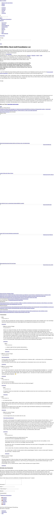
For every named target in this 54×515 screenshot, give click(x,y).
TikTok (3, 11)
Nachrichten (4, 22)
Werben (3, 4)
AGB (2, 513)
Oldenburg (4, 24)
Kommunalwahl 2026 (12, 298)
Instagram (4, 9)
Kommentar (2, 484)
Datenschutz (4, 512)
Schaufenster (5, 33)
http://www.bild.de (5, 357)
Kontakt (3, 5)
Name (1, 486)
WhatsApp (4, 13)
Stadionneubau (19, 298)
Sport (3, 32)
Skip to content (3, 0)
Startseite (2, 111)
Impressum (4, 510)
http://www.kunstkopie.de (8, 417)
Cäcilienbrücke (25, 298)
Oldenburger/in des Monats (7, 2)
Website (1, 491)
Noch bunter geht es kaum (13, 104)
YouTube (3, 10)
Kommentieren (7, 111)
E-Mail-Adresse (3, 488)
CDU (1, 43)
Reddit (37, 55)
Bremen (3, 28)
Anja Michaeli (8, 54)
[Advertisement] (27, 88)
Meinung (3, 29)
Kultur (3, 30)
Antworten (4, 324)
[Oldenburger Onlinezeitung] (5, 495)
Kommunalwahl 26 (5, 25)
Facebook (4, 7)
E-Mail (41, 55)
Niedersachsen (5, 26)
